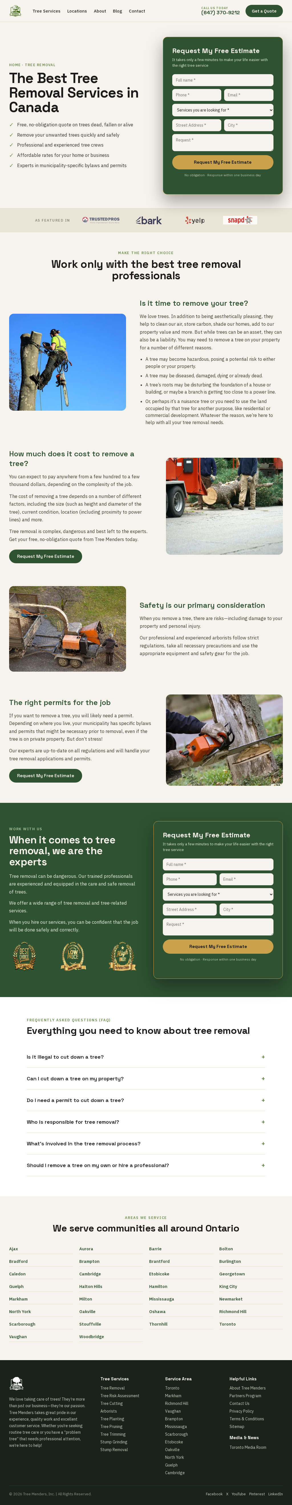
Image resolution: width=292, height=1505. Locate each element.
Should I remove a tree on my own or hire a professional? (146, 1165)
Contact (137, 11)
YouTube (239, 1494)
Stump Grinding (113, 1442)
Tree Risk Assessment (119, 1395)
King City (228, 1286)
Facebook (214, 1494)
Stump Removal (114, 1449)
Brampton (89, 1261)
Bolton (226, 1248)
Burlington (230, 1261)
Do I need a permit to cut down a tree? (146, 1100)
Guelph (16, 1286)
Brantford (159, 1261)
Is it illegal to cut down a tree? (146, 1056)
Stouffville (90, 1324)
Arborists (108, 1411)
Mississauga (161, 1299)
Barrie (155, 1248)
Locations (77, 11)
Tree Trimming (113, 1434)
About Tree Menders (248, 1388)
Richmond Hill (232, 1311)
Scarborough (22, 1324)
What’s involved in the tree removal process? (146, 1143)
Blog (117, 11)
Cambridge (90, 1274)
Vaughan (18, 1336)
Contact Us (240, 1403)
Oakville (87, 1311)
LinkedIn (275, 1494)
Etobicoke (159, 1274)
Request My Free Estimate (223, 162)
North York (20, 1311)
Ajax (13, 1248)
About (100, 11)
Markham (18, 1299)
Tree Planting (112, 1418)
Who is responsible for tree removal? (146, 1121)
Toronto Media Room (248, 1447)
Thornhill (158, 1324)
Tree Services (46, 11)
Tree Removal (112, 1388)
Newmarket (231, 1299)
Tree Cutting (111, 1403)
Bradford (18, 1261)
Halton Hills (90, 1286)
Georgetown (232, 1274)
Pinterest (257, 1494)
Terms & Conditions (247, 1418)
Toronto (227, 1324)
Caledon (17, 1274)
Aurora (86, 1248)
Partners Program (245, 1395)
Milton (85, 1299)
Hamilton (158, 1286)
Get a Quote (264, 11)
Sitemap (237, 1426)
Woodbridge (91, 1336)
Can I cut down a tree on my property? (146, 1078)
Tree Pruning (111, 1426)
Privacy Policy (242, 1411)
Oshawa (157, 1311)
